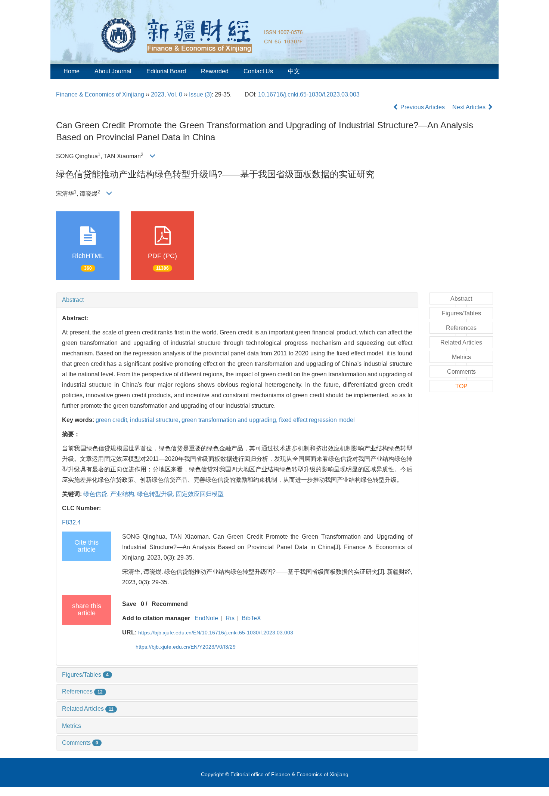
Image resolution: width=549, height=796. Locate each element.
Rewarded (215, 71)
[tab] (237, 300)
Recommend (170, 604)
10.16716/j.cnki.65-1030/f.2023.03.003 (309, 94)
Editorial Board (166, 71)
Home (71, 71)
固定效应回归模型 (200, 494)
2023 (157, 94)
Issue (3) (200, 94)
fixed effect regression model (317, 420)
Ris (230, 618)
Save (129, 604)
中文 (294, 71)
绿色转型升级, (156, 494)
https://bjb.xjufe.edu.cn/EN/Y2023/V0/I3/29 (186, 647)
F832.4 (71, 522)
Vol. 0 (174, 94)
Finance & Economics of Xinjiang (100, 94)
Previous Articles (422, 107)
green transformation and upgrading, (230, 420)
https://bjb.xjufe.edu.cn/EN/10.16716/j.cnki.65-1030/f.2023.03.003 (215, 633)
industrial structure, (156, 420)
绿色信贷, (96, 494)
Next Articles (469, 107)
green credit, (113, 420)
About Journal (112, 71)
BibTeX (251, 618)
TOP (461, 386)
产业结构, (123, 494)
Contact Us (258, 71)
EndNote (206, 618)
